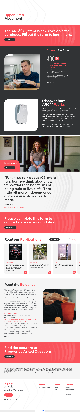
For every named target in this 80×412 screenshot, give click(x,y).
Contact (8, 395)
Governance (68, 394)
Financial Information (70, 392)
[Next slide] (74, 239)
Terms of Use (65, 404)
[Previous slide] (70, 239)
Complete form (9, 227)
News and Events (69, 389)
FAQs (56, 389)
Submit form (9, 39)
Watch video (44, 130)
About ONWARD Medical (44, 387)
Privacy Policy (72, 404)
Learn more (53, 239)
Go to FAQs (8, 356)
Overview (67, 387)
